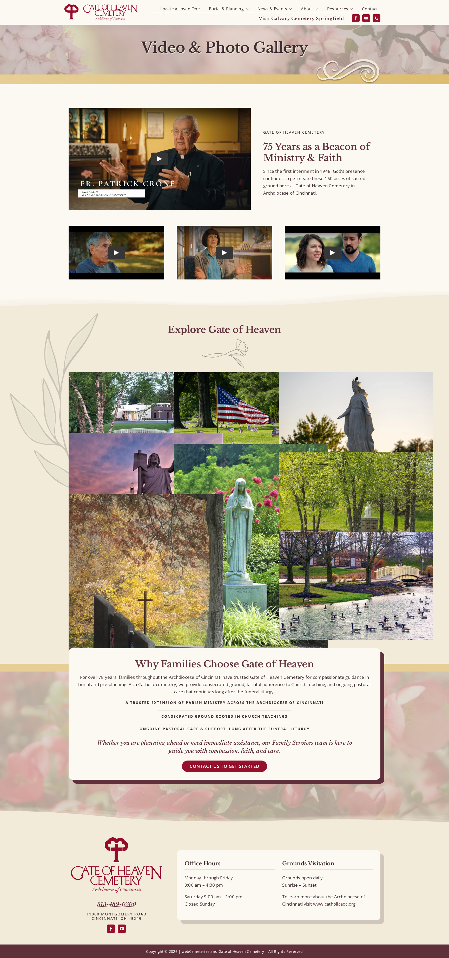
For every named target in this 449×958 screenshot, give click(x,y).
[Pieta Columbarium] (356, 456)
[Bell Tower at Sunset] (145, 437)
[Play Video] (159, 159)
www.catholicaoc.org (334, 904)
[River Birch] (145, 376)
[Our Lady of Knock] (356, 376)
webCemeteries (195, 951)
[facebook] (356, 18)
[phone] (376, 18)
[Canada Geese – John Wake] (356, 535)
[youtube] (366, 18)
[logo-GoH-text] (116, 868)
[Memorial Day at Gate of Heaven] (251, 376)
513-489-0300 (116, 904)
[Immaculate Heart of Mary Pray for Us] (251, 447)
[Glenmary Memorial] (145, 497)
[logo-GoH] (101, 5)
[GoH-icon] (116, 840)
